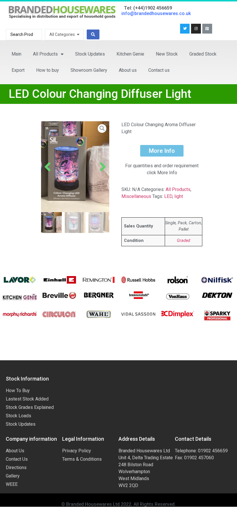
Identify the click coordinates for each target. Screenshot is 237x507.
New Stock (167, 54)
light (178, 196)
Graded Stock (202, 54)
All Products (45, 54)
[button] (47, 166)
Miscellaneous (136, 196)
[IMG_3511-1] (75, 166)
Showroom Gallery (89, 70)
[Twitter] (185, 29)
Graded (183, 240)
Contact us (159, 70)
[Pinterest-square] (207, 29)
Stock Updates (90, 54)
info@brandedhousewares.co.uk (156, 13)
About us (128, 70)
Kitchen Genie (130, 54)
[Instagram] (196, 29)
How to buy (47, 70)
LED (168, 196)
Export (18, 70)
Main (16, 54)
